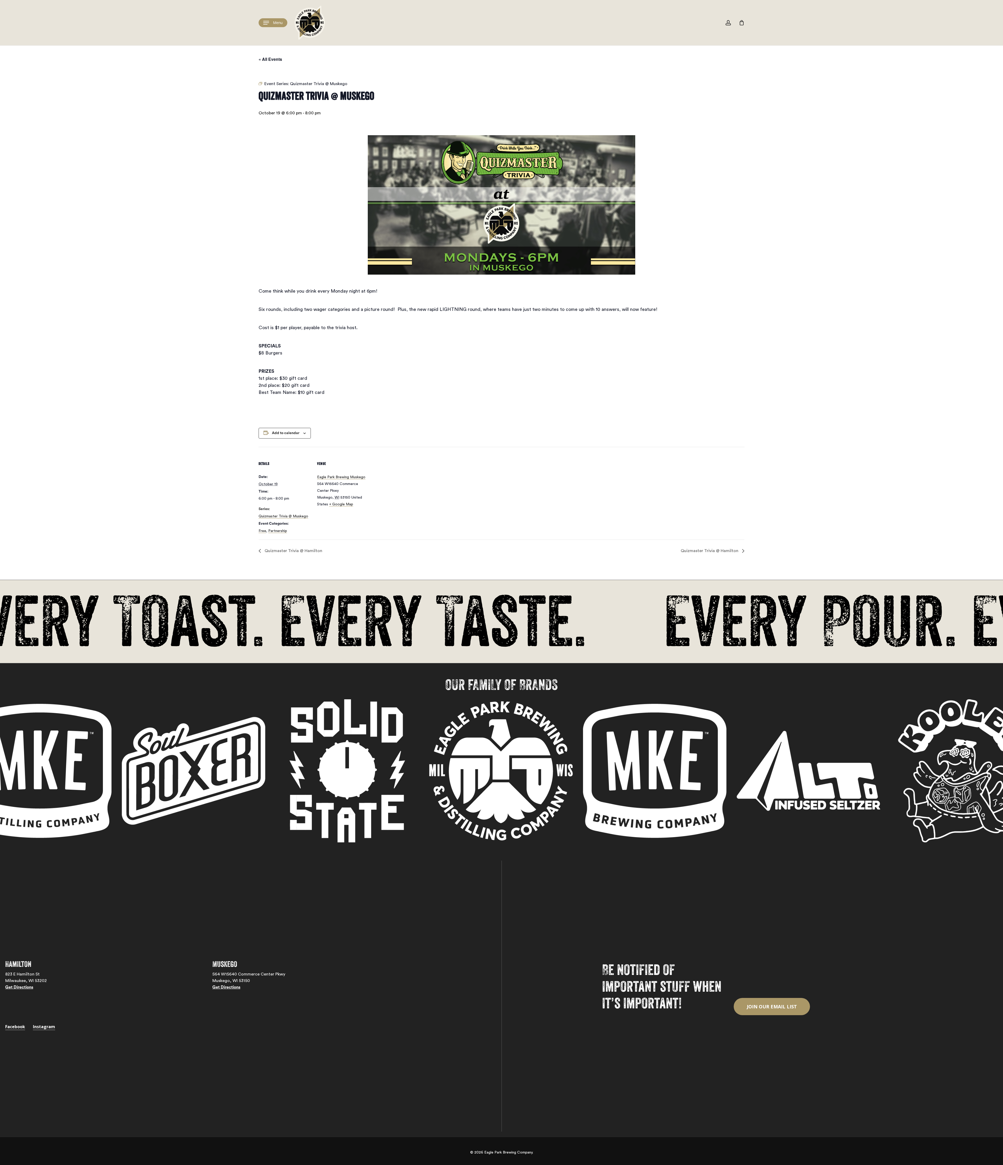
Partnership (277, 531)
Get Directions (19, 987)
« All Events (270, 59)
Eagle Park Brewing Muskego (341, 477)
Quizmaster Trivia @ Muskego (283, 516)
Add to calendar (285, 433)
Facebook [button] (15, 1027)
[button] (273, 23)
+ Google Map (341, 504)
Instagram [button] (44, 1027)
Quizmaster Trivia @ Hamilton (293, 551)
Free (262, 531)
